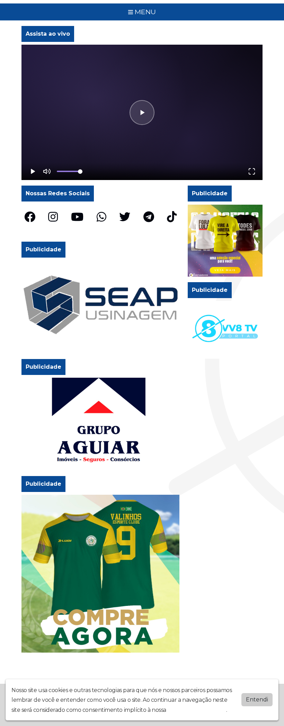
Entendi (257, 699)
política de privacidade (196, 710)
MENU (144, 12)
